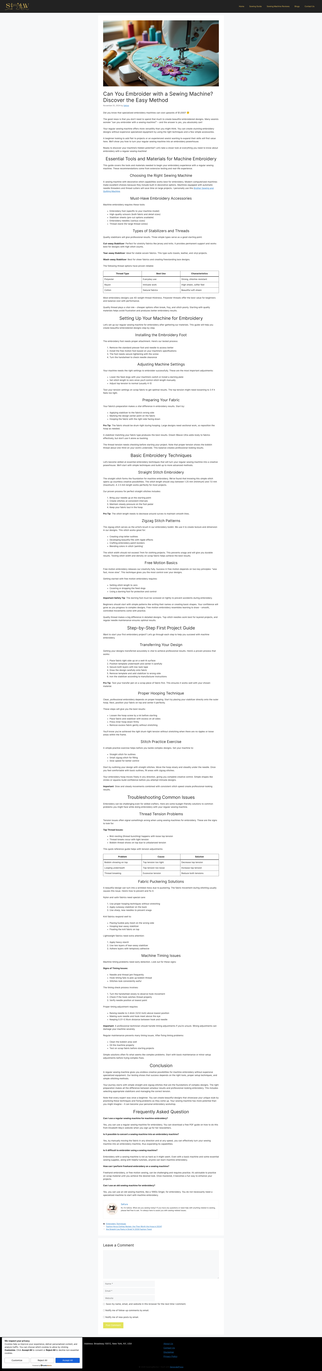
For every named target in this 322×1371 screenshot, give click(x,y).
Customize (17, 1360)
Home (241, 6)
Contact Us (309, 6)
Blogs (297, 6)
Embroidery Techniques (116, 1224)
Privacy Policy (170, 1356)
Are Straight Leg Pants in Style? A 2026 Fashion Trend (129, 1229)
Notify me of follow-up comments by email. (127, 1310)
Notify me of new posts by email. (122, 1317)
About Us (168, 1343)
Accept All (68, 1360)
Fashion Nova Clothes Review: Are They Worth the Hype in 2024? (134, 1226)
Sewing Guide (255, 6)
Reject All (42, 1360)
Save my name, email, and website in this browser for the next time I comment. (146, 1304)
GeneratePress (176, 1367)
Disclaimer (169, 1352)
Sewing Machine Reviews (278, 6)
